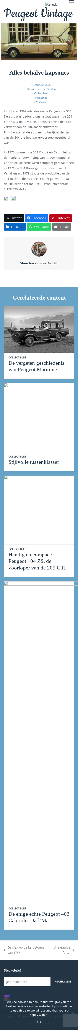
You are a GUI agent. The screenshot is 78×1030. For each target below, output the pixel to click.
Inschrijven (62, 981)
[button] (14, 218)
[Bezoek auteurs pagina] (39, 249)
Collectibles (41, 93)
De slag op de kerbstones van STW (24, 950)
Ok (39, 1022)
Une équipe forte (61, 950)
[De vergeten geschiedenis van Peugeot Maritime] (39, 329)
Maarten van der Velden (41, 89)
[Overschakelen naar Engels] (51, 4)
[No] (72, 1013)
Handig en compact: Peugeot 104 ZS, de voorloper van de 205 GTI (37, 561)
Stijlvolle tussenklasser (33, 462)
